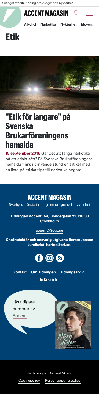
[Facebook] (39, 258)
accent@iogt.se (49, 230)
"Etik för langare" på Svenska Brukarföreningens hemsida (38, 131)
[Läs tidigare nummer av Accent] (73, 325)
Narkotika (48, 24)
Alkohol (30, 24)
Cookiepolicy (29, 380)
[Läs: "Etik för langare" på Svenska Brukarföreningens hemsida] (49, 83)
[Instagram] (49, 258)
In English (48, 279)
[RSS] (60, 258)
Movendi (88, 24)
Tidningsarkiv (72, 272)
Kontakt (20, 272)
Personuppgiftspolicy (63, 380)
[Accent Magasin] (46, 13)
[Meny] (89, 13)
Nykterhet (69, 24)
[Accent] (50, 197)
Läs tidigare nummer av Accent (24, 308)
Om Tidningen (43, 272)
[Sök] (77, 13)
